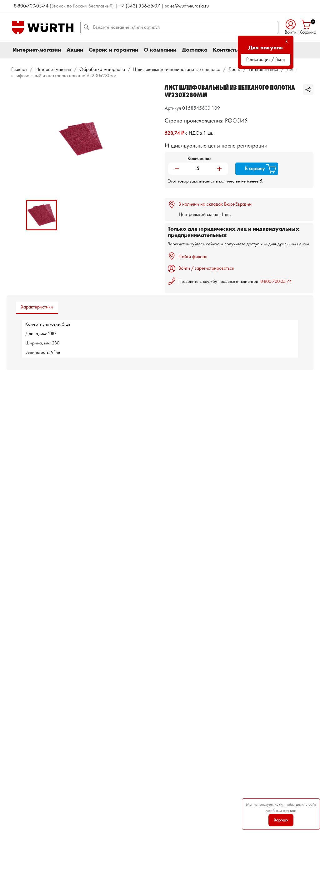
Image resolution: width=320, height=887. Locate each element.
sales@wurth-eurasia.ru (187, 6)
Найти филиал (192, 256)
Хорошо (281, 820)
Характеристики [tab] (37, 307)
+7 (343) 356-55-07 (139, 6)
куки (278, 804)
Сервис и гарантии (113, 50)
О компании (160, 50)
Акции (75, 50)
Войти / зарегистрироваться (206, 268)
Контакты (226, 50)
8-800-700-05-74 (31, 6)
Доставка (195, 50)
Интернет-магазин (37, 50)
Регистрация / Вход (265, 59)
